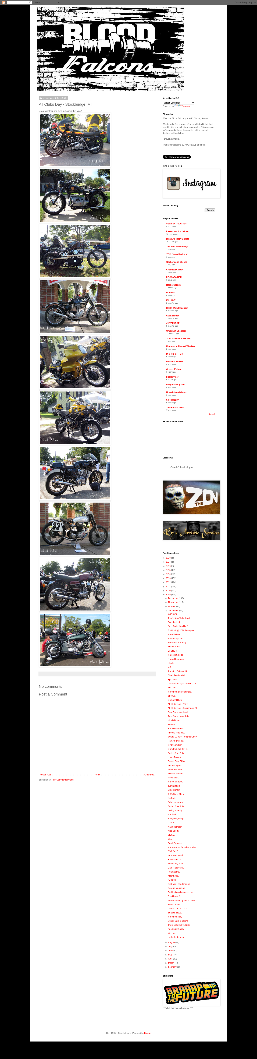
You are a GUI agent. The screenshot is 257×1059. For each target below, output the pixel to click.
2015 (168, 570)
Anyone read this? (176, 733)
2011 (168, 586)
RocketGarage (173, 285)
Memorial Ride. (175, 700)
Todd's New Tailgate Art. (179, 618)
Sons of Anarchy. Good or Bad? (182, 900)
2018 (168, 558)
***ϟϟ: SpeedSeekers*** (178, 254)
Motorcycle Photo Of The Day (180, 346)
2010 (168, 590)
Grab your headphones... (179, 884)
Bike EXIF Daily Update (177, 239)
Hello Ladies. (174, 904)
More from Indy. (175, 917)
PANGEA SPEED (174, 361)
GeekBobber (172, 316)
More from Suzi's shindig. (180, 692)
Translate (185, 106)
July (170, 946)
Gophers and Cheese (176, 262)
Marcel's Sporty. (175, 782)
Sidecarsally (172, 400)
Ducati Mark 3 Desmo (178, 921)
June (170, 950)
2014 (168, 574)
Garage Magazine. (176, 888)
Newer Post (45, 775)
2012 (168, 582)
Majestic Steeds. (175, 655)
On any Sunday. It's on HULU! (182, 683)
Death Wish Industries (177, 308)
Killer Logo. (173, 876)
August (171, 942)
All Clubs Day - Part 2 (178, 704)
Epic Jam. (172, 679)
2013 (168, 578)
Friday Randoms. (176, 659)
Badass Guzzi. (174, 859)
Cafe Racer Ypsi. (176, 868)
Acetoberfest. (174, 622)
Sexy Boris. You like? (178, 626)
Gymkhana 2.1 (175, 896)
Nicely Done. (174, 720)
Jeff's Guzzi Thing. (176, 794)
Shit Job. (172, 687)
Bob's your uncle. (176, 802)
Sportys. (172, 696)
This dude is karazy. (177, 642)
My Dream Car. (175, 745)
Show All (212, 414)
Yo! (169, 667)
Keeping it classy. (176, 929)
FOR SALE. (173, 851)
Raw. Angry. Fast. (176, 741)
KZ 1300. (172, 880)
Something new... (176, 863)
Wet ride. (172, 933)
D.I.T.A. (171, 822)
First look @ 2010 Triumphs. (181, 630)
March (171, 963)
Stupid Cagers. (175, 765)
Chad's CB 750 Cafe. (178, 908)
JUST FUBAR (173, 323)
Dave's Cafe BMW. (176, 761)
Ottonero (170, 292)
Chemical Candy (174, 270)
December (173, 598)
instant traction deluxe (177, 231)
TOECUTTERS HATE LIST (178, 338)
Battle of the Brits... (176, 753)
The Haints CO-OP (175, 407)
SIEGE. (171, 835)
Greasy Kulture (173, 369)
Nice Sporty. (173, 831)
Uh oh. (171, 663)
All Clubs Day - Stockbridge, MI (182, 708)
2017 (168, 562)
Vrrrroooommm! (175, 855)
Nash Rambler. (175, 827)
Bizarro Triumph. (176, 773)
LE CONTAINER (174, 277)
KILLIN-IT (170, 300)
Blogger (148, 1033)
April (170, 959)
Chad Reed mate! (176, 675)
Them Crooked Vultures (179, 925)
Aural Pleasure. (175, 843)
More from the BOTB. (178, 749)
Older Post (149, 775)
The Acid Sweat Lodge (177, 246)
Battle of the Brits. (176, 806)
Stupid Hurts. (174, 646)
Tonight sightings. (176, 818)
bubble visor (172, 377)
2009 (168, 594)
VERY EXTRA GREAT (176, 224)
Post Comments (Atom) (63, 780)
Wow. (170, 839)
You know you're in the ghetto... (182, 847)
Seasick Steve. (175, 913)
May (170, 955)
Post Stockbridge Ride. (179, 716)
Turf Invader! (174, 786)
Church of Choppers (176, 331)
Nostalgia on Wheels (176, 392)
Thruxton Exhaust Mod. (179, 671)
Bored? (171, 724)
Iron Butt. (172, 814)
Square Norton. (175, 769)
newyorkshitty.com (175, 384)
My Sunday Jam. (176, 638)
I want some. (174, 872)
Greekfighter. (174, 790)
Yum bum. (172, 614)
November (173, 602)
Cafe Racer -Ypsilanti (178, 712)
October (172, 606)
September (173, 610)
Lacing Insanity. (175, 810)
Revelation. (173, 777)
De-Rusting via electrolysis (180, 892)
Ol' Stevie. (172, 651)
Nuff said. (172, 798)
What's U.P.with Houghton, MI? (182, 737)
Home (98, 775)
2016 (168, 566)
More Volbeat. (174, 634)
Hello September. (176, 937)
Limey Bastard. (175, 757)
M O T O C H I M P (174, 354)
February (172, 967)
